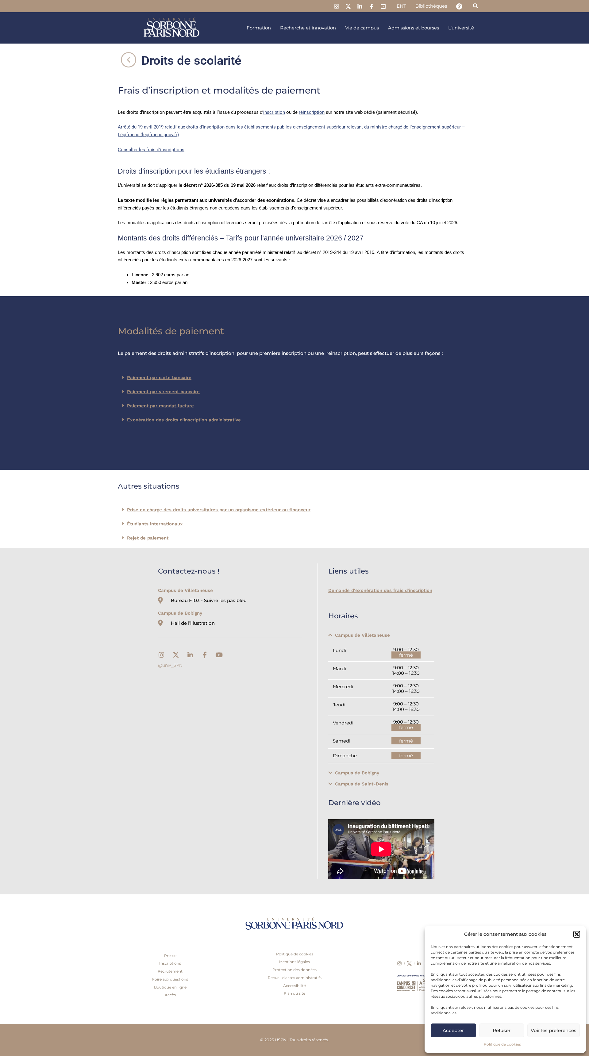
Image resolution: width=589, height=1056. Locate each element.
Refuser (501, 1030)
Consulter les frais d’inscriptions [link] (151, 149)
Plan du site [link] (294, 993)
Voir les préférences (553, 1030)
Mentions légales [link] (294, 961)
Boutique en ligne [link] (170, 987)
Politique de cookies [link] (502, 1044)
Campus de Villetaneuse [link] (362, 635)
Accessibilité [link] (294, 985)
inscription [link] (274, 112)
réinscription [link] (312, 112)
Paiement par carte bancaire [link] (159, 377)
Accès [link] (170, 995)
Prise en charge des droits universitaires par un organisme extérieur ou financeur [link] (218, 510)
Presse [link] (170, 955)
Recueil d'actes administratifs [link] (294, 977)
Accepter (453, 1030)
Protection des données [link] (294, 969)
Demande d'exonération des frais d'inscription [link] (380, 590)
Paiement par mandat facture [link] (160, 406)
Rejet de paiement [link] (147, 538)
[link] (336, 6)
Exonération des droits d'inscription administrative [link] (184, 420)
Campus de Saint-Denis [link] (361, 784)
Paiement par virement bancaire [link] (163, 391)
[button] (577, 934)
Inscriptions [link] (170, 963)
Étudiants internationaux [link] (155, 524)
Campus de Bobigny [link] (357, 773)
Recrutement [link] (170, 971)
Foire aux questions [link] (170, 979)
